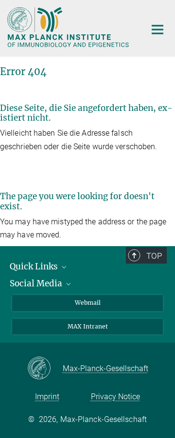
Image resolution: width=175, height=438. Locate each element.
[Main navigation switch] (157, 29)
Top (154, 256)
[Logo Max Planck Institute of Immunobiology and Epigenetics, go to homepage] (69, 27)
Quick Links (35, 266)
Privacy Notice (115, 396)
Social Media (37, 283)
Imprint (47, 396)
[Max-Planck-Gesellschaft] (45, 368)
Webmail (88, 302)
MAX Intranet (88, 326)
